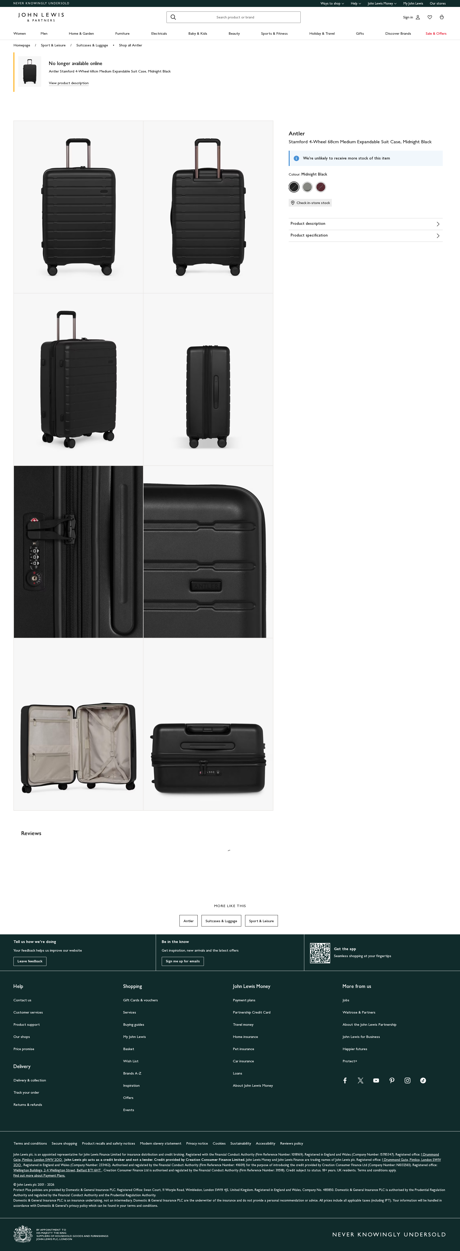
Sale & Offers (436, 33)
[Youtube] (376, 1082)
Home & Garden (81, 33)
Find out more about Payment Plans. (39, 1176)
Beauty (234, 33)
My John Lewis (413, 3)
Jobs (346, 1000)
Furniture (122, 33)
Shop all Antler (130, 45)
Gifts (360, 33)
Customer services (28, 1012)
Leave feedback (29, 961)
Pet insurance (243, 1049)
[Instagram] (407, 1082)
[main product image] (33, 72)
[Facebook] (345, 1082)
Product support (26, 1024)
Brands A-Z (132, 1073)
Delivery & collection (29, 1080)
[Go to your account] (418, 17)
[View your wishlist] (429, 17)
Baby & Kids (197, 33)
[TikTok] (423, 1082)
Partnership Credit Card (251, 1012)
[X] (360, 1082)
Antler (189, 921)
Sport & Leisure (53, 45)
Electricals (159, 33)
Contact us (22, 1000)
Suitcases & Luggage (92, 45)
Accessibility (265, 1143)
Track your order (26, 1092)
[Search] (173, 17)
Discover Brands (398, 33)
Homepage (21, 45)
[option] (294, 187)
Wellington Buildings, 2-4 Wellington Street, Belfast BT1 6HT (57, 1170)
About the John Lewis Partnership (370, 1024)
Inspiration (131, 1085)
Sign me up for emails (183, 961)
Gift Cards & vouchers (140, 1000)
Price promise (23, 1049)
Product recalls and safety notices (108, 1143)
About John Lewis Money (253, 1085)
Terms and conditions (30, 1143)
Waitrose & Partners (359, 1012)
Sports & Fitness (274, 33)
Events (128, 1110)
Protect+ (350, 1061)
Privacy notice (197, 1143)
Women (19, 33)
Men (43, 33)
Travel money (243, 1024)
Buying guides (133, 1024)
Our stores (438, 3)
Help (354, 3)
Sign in (408, 17)
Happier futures (355, 1049)
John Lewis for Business (361, 1036)
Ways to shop (330, 3)
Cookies (219, 1143)
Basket (128, 1049)
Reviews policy (291, 1143)
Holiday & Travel (322, 33)
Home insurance (245, 1036)
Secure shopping (64, 1143)
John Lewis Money (380, 3)
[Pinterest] (392, 1082)
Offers (128, 1097)
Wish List (130, 1061)
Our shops (21, 1036)
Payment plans (244, 1000)
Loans (237, 1073)
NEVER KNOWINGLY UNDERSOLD (41, 3)
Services (129, 1012)
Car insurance (243, 1061)
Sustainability (240, 1143)
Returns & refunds (27, 1104)
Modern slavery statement (160, 1143)
